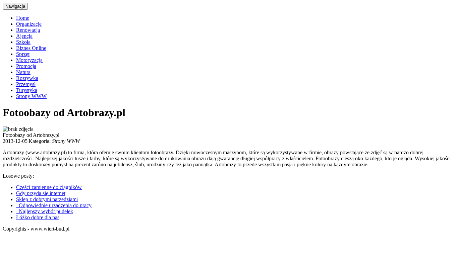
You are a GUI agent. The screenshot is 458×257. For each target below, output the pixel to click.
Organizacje (29, 24)
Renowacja (28, 30)
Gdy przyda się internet (40, 193)
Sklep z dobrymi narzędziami (47, 199)
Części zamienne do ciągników (49, 187)
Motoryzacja (29, 60)
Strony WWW (31, 96)
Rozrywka (27, 78)
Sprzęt (23, 54)
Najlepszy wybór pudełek (44, 211)
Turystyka (26, 90)
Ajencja (24, 36)
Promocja (26, 66)
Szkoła (23, 42)
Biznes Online (31, 48)
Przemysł (26, 84)
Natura (23, 72)
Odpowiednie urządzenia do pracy (54, 205)
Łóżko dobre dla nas (37, 217)
